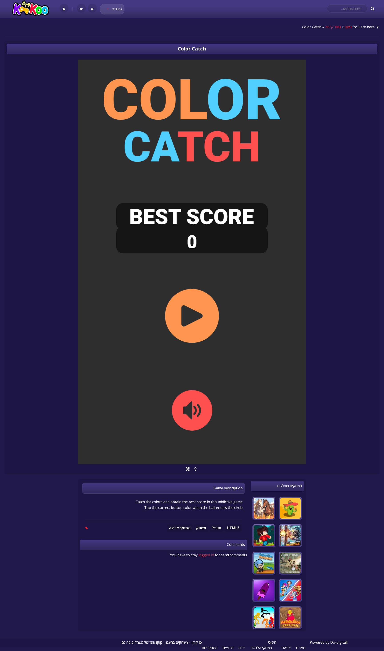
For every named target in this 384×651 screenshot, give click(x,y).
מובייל (216, 527)
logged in (206, 555)
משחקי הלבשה (261, 647)
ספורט (300, 647)
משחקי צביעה (180, 527)
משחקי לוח (209, 647)
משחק (201, 527)
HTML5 (233, 527)
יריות (242, 647)
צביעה (286, 647)
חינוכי (272, 642)
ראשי (348, 26)
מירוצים (228, 647)
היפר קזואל (333, 26)
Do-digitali (339, 642)
